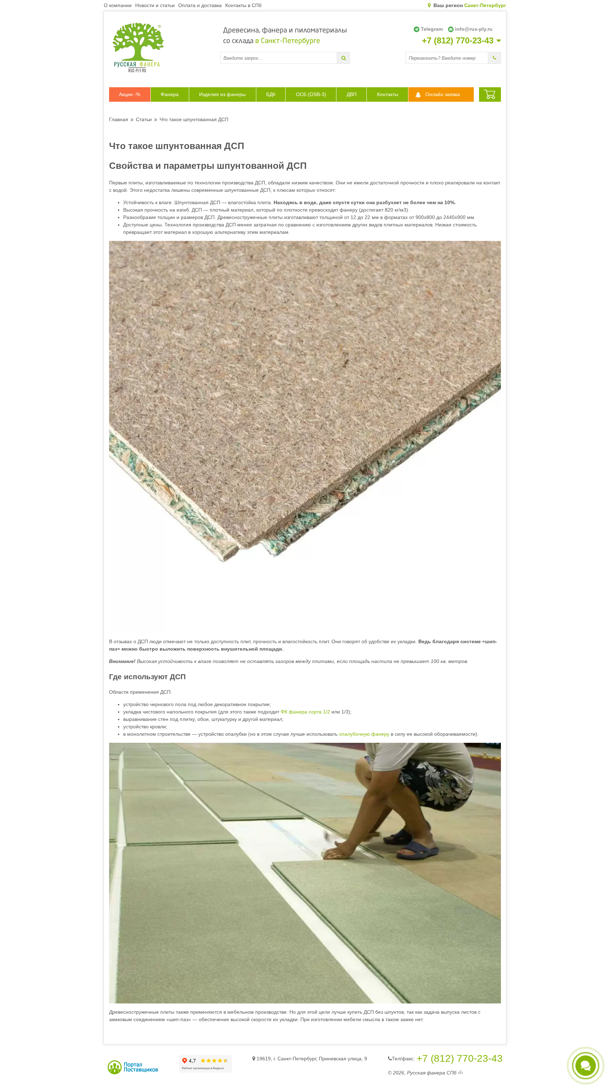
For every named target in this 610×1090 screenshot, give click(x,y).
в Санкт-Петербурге (287, 41)
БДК (270, 94)
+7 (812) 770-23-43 (458, 40)
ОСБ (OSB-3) (311, 94)
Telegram (432, 29)
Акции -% (129, 94)
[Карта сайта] (461, 1073)
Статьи (144, 119)
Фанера (170, 94)
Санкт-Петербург (485, 5)
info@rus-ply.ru (473, 29)
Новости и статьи (155, 5)
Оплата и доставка (200, 5)
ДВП (352, 94)
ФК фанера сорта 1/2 (305, 712)
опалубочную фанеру (364, 734)
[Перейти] (343, 58)
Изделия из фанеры (222, 94)
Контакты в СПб (243, 5)
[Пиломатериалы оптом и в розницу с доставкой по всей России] (164, 47)
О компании (118, 5)
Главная (118, 119)
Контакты (387, 94)
